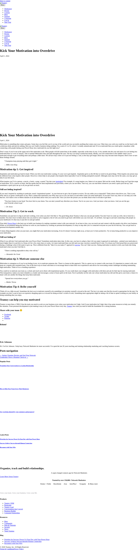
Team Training (9, 531)
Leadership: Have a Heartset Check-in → (14, 357)
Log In (6, 20)
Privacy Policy (19, 549)
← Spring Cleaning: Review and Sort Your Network (18, 355)
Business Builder (10, 511)
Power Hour (12, 223)
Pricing (6, 11)
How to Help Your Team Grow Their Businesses (14, 389)
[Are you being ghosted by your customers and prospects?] (16, 431)
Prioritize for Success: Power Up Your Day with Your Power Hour (20, 439)
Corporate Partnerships (12, 513)
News (6, 529)
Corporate (7, 18)
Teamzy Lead (9, 507)
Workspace (8, 9)
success (77, 245)
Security (7, 527)
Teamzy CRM (9, 503)
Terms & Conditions (7, 549)
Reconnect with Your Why (8, 447)
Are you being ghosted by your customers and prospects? (17, 412)
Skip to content (5, 1)
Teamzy (69, 306)
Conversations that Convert (13, 509)
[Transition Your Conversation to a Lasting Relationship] (16, 384)
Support (7, 16)
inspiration (59, 181)
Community (8, 523)
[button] (9, 476)
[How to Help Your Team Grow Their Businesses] (16, 408)
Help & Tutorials (10, 525)
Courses (7, 13)
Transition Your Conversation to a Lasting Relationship (17, 365)
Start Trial (7, 22)
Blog (6, 14)
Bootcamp (7, 505)
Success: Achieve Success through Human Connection (16, 443)
